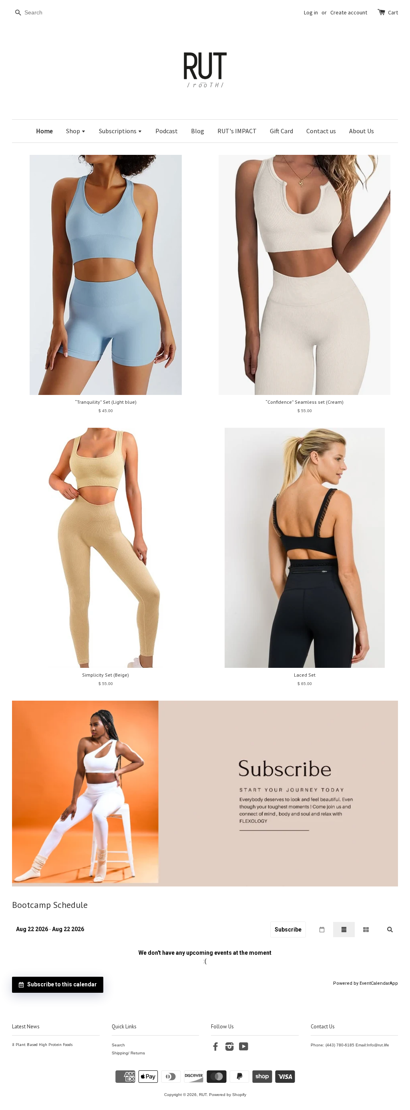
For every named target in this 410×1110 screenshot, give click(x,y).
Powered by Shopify (227, 1094)
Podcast (166, 131)
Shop (73, 131)
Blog (197, 131)
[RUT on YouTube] (243, 1048)
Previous (29, 794)
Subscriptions (118, 131)
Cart (393, 12)
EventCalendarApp (379, 983)
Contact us (321, 131)
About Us (361, 131)
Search (118, 1045)
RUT (203, 1094)
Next (381, 794)
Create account (348, 12)
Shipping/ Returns (128, 1053)
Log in (311, 12)
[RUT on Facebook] (215, 1048)
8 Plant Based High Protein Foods (42, 1044)
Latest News (26, 1026)
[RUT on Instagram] (229, 1048)
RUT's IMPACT (237, 131)
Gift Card (281, 131)
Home (44, 131)
